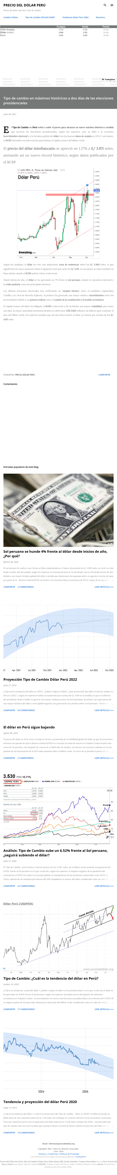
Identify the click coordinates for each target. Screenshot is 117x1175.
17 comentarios (26, 1009)
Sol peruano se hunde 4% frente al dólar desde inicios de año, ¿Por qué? (55, 553)
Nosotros (100, 17)
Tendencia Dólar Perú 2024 (75, 17)
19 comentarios (26, 1132)
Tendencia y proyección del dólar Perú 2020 (40, 1101)
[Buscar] (105, 5)
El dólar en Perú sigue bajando (29, 727)
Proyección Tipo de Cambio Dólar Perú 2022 (40, 679)
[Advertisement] (58, 57)
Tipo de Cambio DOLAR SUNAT (40, 17)
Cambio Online (10, 17)
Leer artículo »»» (104, 587)
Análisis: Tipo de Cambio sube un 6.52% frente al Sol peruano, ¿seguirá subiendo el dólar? (55, 852)
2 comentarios (26, 587)
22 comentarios (26, 886)
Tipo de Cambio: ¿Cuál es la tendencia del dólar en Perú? (50, 978)
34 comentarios (26, 710)
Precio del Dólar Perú (24, 5)
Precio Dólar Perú (25, 374)
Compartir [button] (104, 374)
